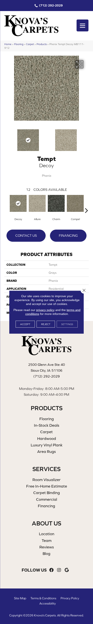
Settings (67, 324)
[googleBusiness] (67, 570)
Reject (45, 324)
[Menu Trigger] (82, 25)
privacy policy (45, 309)
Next (86, 138)
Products (42, 44)
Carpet (30, 44)
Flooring (18, 44)
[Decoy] (18, 203)
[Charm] (56, 203)
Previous (6, 138)
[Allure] (37, 203)
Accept (25, 324)
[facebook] (51, 570)
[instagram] (59, 570)
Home (7, 44)
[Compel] (75, 203)
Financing (68, 235)
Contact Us (26, 235)
